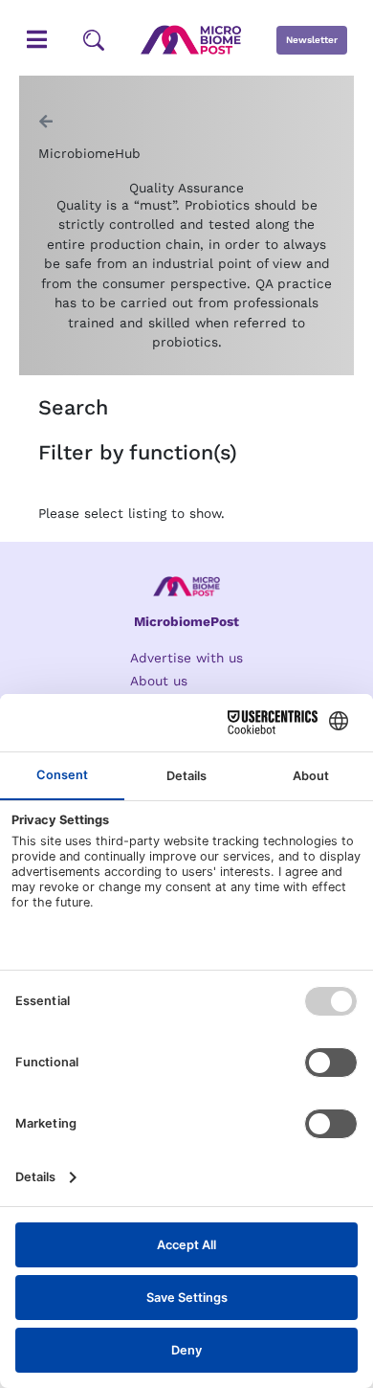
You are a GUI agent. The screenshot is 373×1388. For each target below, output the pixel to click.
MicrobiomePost (186, 621)
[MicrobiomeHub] (46, 121)
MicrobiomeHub (89, 153)
